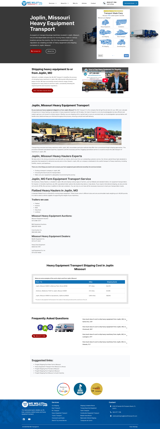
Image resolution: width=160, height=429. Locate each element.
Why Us (75, 3)
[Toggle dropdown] (56, 3)
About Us (64, 3)
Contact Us (36, 51)
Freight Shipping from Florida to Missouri (47, 369)
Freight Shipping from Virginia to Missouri (47, 371)
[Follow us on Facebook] (24, 419)
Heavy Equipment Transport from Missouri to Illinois (50, 366)
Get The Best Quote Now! (43, 90)
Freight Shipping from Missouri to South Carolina (49, 373)
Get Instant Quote (129, 3)
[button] (104, 320)
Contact (93, 3)
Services (51, 3)
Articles (84, 3)
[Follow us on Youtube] (29, 419)
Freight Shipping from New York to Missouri (48, 364)
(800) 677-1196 (111, 2)
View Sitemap (134, 426)
